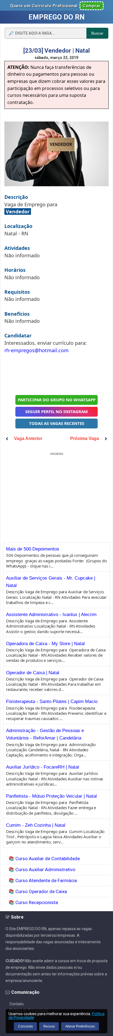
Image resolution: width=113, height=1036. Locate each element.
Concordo (25, 1026)
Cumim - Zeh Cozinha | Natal (35, 825)
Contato (17, 1004)
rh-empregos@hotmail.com (36, 350)
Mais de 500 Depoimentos (32, 549)
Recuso (49, 1026)
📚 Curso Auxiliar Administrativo (42, 869)
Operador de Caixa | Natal (32, 672)
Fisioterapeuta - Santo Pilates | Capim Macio (51, 701)
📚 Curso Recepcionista (33, 902)
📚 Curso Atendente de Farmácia (43, 880)
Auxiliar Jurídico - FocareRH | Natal (42, 767)
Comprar (92, 5)
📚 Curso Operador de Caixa (38, 891)
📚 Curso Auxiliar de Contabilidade (44, 858)
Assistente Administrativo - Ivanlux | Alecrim (51, 614)
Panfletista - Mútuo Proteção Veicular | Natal (51, 796)
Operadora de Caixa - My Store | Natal (45, 643)
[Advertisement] (56, 373)
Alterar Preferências (80, 1026)
